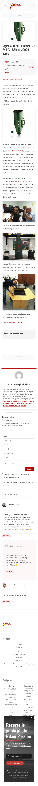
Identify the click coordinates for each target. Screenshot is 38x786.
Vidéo (28, 702)
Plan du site (19, 661)
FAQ (19, 651)
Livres (11, 712)
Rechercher (33, 6)
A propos (19, 644)
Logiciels (11, 707)
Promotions (28, 686)
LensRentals (12, 181)
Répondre (6, 535)
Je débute (10, 686)
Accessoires (11, 710)
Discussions (28, 710)
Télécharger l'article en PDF (12, 79)
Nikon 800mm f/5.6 (14, 151)
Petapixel (12, 322)
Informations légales (19, 654)
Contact (19, 648)
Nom (6, 436)
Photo (28, 697)
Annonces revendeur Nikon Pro (29, 715)
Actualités (10, 692)
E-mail (6, 445)
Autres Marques (11, 705)
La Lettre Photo (11, 695)
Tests (10, 715)
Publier (29, 469)
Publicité (19, 657)
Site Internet (8, 453)
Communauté (28, 707)
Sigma (31, 67)
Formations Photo (10, 689)
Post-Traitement (28, 699)
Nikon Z (28, 704)
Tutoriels (28, 694)
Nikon (11, 702)
